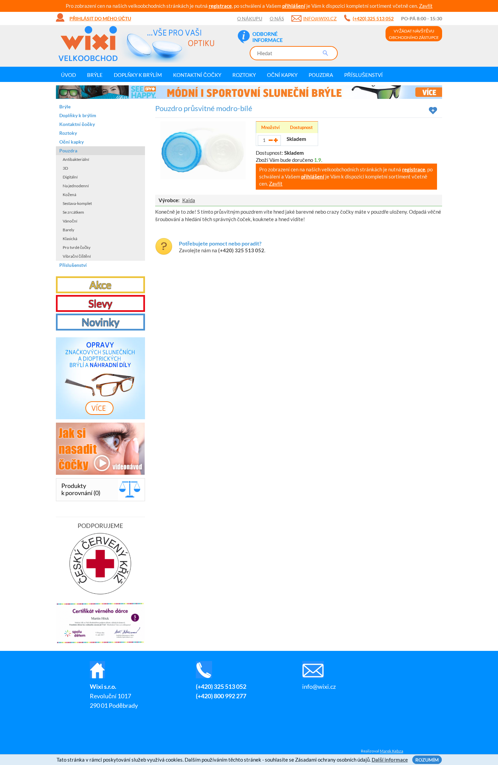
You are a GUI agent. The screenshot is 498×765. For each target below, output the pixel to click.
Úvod (68, 75)
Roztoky (244, 75)
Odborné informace (267, 37)
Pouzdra (321, 75)
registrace (220, 6)
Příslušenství (363, 75)
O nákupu (249, 18)
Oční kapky (282, 75)
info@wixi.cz (320, 18)
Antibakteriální (76, 159)
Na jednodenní (76, 185)
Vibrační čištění (77, 256)
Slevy (100, 303)
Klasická (70, 238)
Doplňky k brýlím (138, 75)
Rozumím (427, 760)
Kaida (188, 200)
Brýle (95, 75)
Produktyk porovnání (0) (80, 489)
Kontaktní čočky (197, 75)
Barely (68, 229)
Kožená (69, 194)
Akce (100, 285)
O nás (277, 18)
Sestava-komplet (77, 203)
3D (65, 168)
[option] (249, 92)
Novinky (100, 322)
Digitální (70, 176)
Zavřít (426, 6)
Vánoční (70, 221)
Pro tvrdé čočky (76, 247)
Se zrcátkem (73, 212)
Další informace (390, 760)
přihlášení (293, 6)
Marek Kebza (391, 750)
